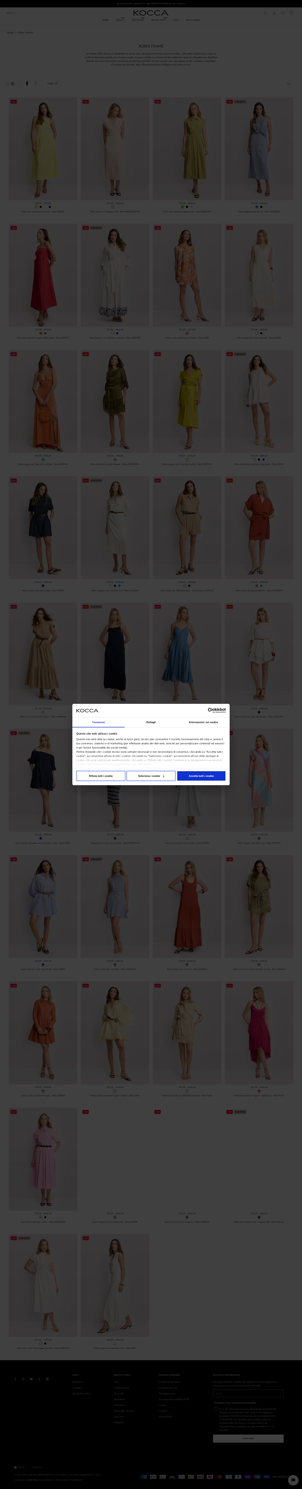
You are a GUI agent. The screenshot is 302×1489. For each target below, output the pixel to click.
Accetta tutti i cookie (201, 775)
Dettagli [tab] (151, 722)
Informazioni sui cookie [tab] (203, 722)
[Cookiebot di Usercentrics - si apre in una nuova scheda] (210, 710)
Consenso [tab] (98, 722)
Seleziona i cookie (149, 775)
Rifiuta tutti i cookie (101, 775)
